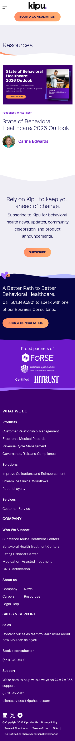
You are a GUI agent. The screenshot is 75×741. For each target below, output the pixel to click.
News (28, 589)
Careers (8, 596)
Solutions (10, 465)
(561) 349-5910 (13, 660)
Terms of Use (40, 728)
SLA (55, 728)
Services (9, 499)
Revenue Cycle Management (24, 446)
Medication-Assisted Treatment (27, 562)
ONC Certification (16, 569)
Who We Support (16, 530)
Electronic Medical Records (23, 439)
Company (9, 589)
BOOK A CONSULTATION (26, 323)
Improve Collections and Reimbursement (33, 474)
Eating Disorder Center (20, 554)
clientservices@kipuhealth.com (26, 701)
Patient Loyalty (13, 489)
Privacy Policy (49, 722)
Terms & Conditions (16, 728)
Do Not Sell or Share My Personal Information (31, 734)
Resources (32, 596)
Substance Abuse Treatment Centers (30, 539)
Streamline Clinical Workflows (25, 481)
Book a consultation (37, 16)
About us (9, 580)
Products (9, 422)
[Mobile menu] (4, 6)
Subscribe (37, 252)
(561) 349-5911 (13, 693)
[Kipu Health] (37, 6)
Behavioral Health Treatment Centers (30, 547)
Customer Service (16, 509)
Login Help (10, 604)
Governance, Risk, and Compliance (29, 454)
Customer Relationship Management (30, 431)
